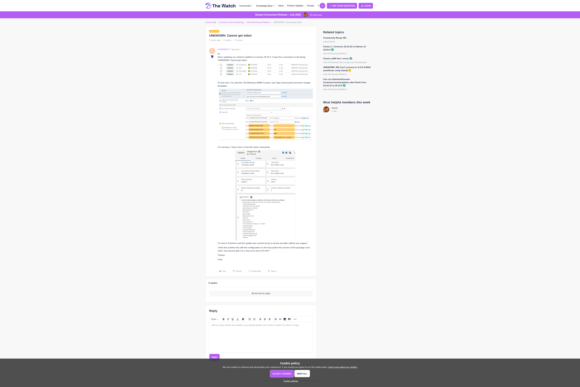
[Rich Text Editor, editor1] (261, 337)
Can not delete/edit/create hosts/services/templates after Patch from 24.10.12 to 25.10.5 (344, 82)
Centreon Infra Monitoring (231, 22)
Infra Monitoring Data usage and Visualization (345, 62)
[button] (342, 6)
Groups (310, 5)
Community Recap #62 (334, 38)
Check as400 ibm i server (336, 58)
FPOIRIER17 (224, 49)
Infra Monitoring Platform (258, 22)
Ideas (281, 5)
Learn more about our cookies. (343, 367)
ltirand (335, 108)
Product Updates (295, 5)
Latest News (329, 41)
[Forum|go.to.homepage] (220, 6)
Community (210, 22)
